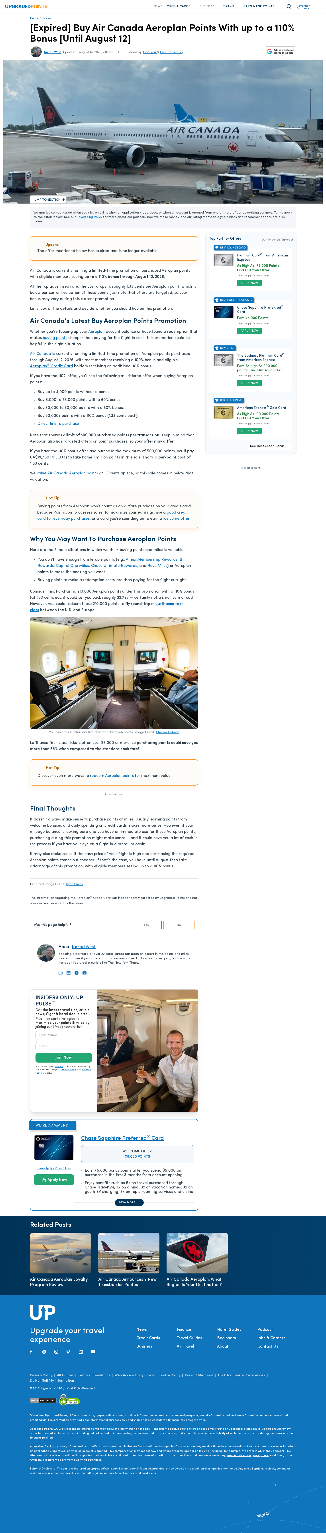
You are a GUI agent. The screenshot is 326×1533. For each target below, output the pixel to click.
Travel (229, 6)
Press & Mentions (199, 1375)
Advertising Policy (89, 217)
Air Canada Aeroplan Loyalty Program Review (59, 1282)
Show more (126, 1202)
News (157, 6)
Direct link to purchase (58, 424)
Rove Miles (157, 566)
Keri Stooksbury (171, 52)
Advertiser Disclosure (303, 7)
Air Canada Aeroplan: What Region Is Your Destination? (194, 1282)
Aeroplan (96, 332)
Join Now (63, 1058)
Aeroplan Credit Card (51, 366)
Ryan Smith (74, 884)
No (179, 925)
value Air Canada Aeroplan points (67, 474)
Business (206, 6)
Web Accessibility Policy (134, 1375)
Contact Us (267, 1347)
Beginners (226, 1338)
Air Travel (185, 1347)
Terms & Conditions (94, 1375)
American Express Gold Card (261, 408)
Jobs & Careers (271, 1338)
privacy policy (68, 1070)
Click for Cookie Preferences (241, 1375)
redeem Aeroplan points (112, 776)
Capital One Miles (72, 566)
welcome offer (176, 519)
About (222, 1347)
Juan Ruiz (150, 52)
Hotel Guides (229, 1330)
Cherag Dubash (167, 732)
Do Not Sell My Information (52, 1381)
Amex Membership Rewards (151, 560)
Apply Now (57, 1180)
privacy (59, 1066)
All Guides (65, 1375)
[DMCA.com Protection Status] (43, 1400)
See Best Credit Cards (267, 446)
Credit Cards (178, 6)
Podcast (265, 1330)
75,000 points (137, 1157)
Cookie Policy (169, 1375)
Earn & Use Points (259, 6)
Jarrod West (52, 52)
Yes (146, 925)
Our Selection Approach (277, 239)
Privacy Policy (41, 1375)
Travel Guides (189, 1338)
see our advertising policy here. (248, 1455)
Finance (184, 1330)
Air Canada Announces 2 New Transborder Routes (127, 1282)
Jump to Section (47, 200)
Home (34, 18)
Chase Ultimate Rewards (114, 566)
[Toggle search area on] (289, 6)
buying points (55, 338)
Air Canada (40, 354)
